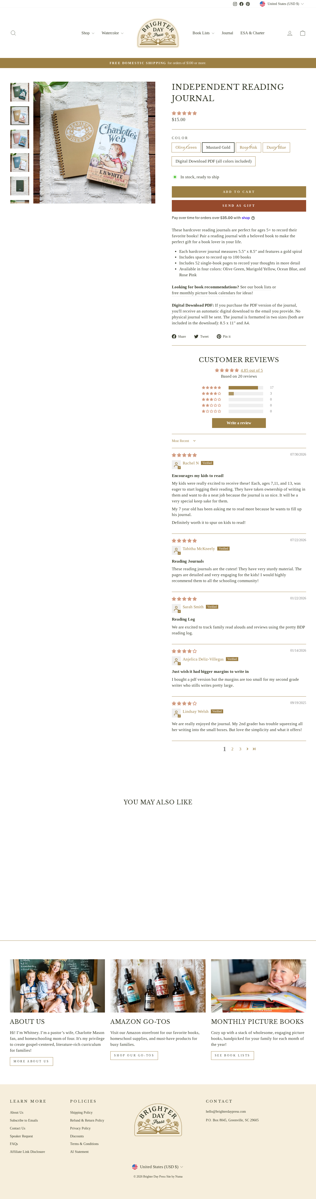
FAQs (14, 1144)
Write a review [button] (239, 423)
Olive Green (186, 147)
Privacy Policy (80, 1128)
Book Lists (202, 33)
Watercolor (111, 33)
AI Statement (79, 1152)
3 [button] (240, 749)
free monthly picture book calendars (203, 293)
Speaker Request (21, 1136)
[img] (184, 455)
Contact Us (17, 1128)
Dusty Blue (276, 147)
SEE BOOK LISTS (232, 1055)
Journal (227, 33)
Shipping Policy (81, 1112)
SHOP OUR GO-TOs (134, 1055)
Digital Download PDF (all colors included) (214, 161)
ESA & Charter (252, 33)
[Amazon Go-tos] (157, 986)
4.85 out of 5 (252, 370)
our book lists (259, 287)
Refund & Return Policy (87, 1120)
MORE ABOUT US (31, 1061)
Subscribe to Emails (24, 1120)
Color (180, 138)
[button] (184, 113)
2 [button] (232, 749)
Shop (86, 33)
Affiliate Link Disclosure (27, 1152)
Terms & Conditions (84, 1144)
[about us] (57, 986)
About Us (16, 1112)
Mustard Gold (218, 147)
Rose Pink (248, 147)
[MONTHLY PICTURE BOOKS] (258, 986)
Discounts (77, 1136)
